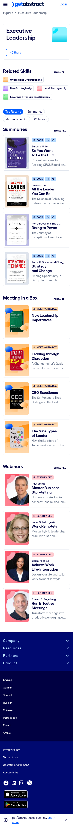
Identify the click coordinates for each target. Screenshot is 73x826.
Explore (8, 13)
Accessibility (10, 772)
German (7, 687)
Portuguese (10, 717)
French (7, 725)
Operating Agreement (16, 764)
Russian (7, 702)
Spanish (8, 695)
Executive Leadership (32, 13)
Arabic (7, 732)
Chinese (8, 710)
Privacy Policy (11, 749)
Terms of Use (10, 757)
